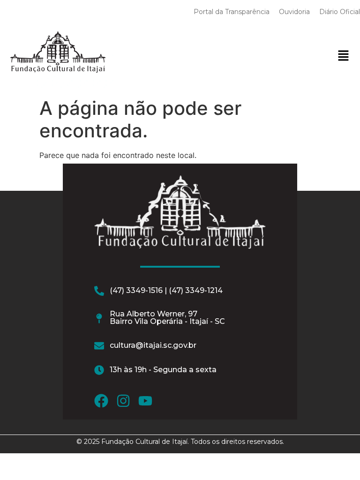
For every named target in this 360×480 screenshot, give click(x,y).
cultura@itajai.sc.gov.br (153, 345)
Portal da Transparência (232, 12)
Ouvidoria (294, 12)
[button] (343, 56)
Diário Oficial (339, 12)
